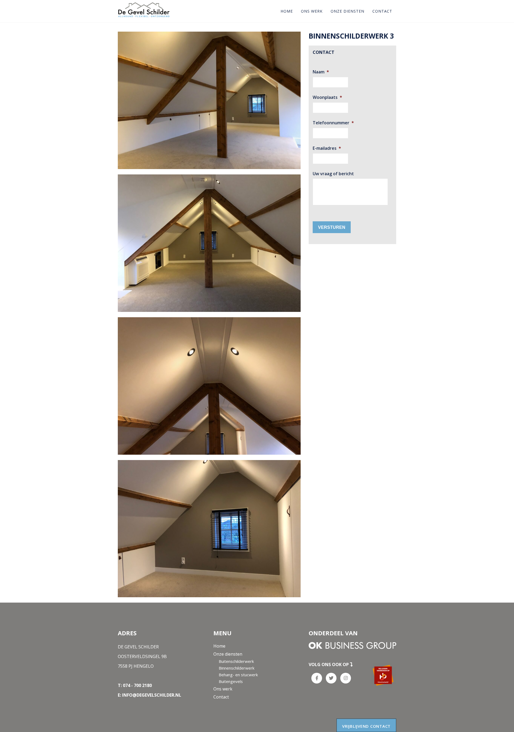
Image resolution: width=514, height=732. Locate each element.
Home (287, 11)
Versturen (331, 227)
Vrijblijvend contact (366, 726)
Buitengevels (231, 681)
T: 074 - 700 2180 (135, 685)
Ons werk (312, 11)
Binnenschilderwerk (236, 668)
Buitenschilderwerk (236, 661)
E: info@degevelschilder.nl (149, 695)
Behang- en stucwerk (238, 674)
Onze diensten (347, 11)
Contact (382, 11)
